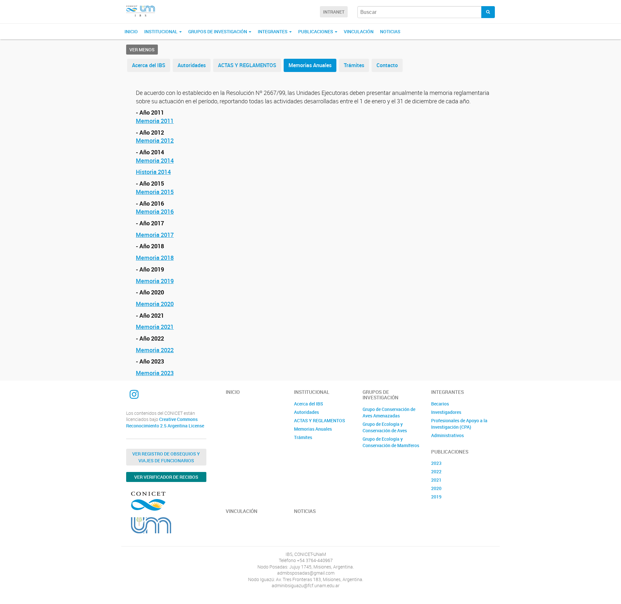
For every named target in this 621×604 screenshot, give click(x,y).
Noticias (390, 31)
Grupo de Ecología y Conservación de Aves (385, 427)
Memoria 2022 (155, 350)
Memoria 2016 (155, 211)
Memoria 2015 (155, 192)
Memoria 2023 (155, 373)
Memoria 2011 (155, 121)
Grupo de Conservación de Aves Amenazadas (389, 412)
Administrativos (447, 435)
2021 (436, 480)
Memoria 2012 (155, 140)
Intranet (333, 12)
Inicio (131, 31)
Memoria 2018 (155, 257)
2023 (436, 463)
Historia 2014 (153, 172)
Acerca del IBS (148, 65)
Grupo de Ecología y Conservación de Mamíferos (391, 442)
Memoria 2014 (155, 160)
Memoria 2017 (155, 235)
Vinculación (359, 31)
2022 (436, 471)
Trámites (354, 65)
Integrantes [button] (273, 31)
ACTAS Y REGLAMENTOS (247, 65)
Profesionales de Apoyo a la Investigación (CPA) (459, 423)
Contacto (387, 65)
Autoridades (192, 65)
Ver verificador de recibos (166, 477)
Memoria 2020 (155, 304)
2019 (436, 497)
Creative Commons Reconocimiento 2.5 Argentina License (165, 422)
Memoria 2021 (155, 327)
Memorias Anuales (310, 65)
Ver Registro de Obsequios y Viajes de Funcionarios (166, 457)
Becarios (440, 404)
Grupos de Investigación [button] (218, 31)
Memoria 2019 (155, 281)
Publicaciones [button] (316, 31)
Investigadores (446, 412)
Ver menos (142, 49)
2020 (436, 488)
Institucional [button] (161, 31)
